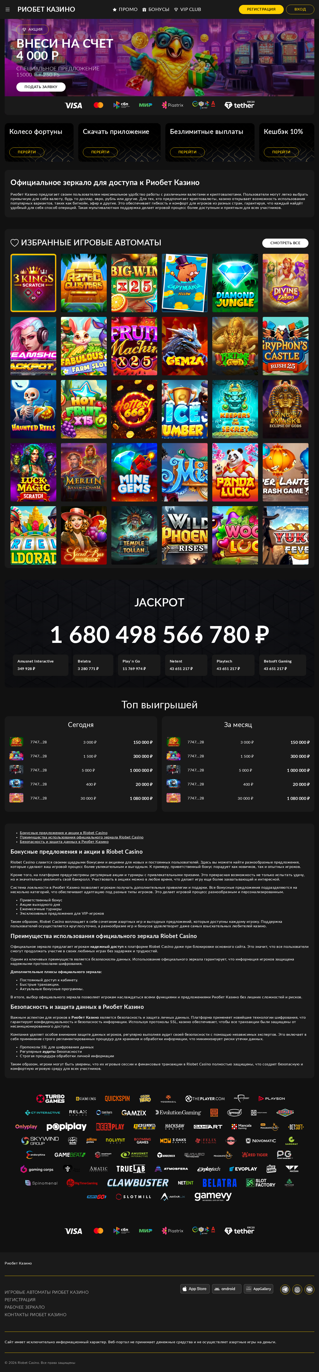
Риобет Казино (46, 9)
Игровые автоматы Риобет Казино (47, 1292)
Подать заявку (41, 87)
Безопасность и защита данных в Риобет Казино (64, 842)
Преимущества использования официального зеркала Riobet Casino (82, 837)
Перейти (27, 152)
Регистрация (261, 9)
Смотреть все (285, 243)
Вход (300, 9)
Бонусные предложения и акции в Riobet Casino (63, 833)
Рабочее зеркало (25, 1307)
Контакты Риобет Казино (35, 1315)
